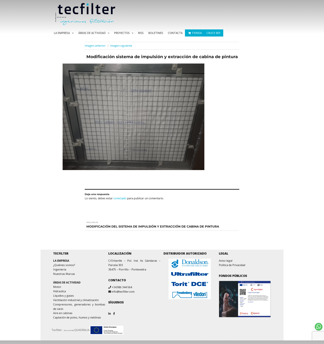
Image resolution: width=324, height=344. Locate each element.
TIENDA (197, 33)
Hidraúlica (59, 291)
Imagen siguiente (121, 46)
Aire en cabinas (62, 313)
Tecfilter (56, 330)
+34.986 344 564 (122, 287)
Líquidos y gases (63, 296)
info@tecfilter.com (123, 291)
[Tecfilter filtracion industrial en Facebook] (114, 312)
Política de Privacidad (232, 265)
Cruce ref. (214, 33)
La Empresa (62, 33)
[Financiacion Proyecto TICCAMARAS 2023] (106, 330)
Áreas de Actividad (92, 33)
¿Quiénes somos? (64, 265)
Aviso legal (225, 261)
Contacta (175, 33)
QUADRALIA (82, 330)
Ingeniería (59, 269)
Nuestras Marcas (64, 274)
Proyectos (122, 33)
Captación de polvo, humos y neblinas (77, 317)
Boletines (155, 33)
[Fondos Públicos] (245, 299)
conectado (119, 198)
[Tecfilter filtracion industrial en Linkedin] (109, 312)
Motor (57, 287)
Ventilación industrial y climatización (76, 300)
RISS (141, 33)
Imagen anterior (95, 46)
